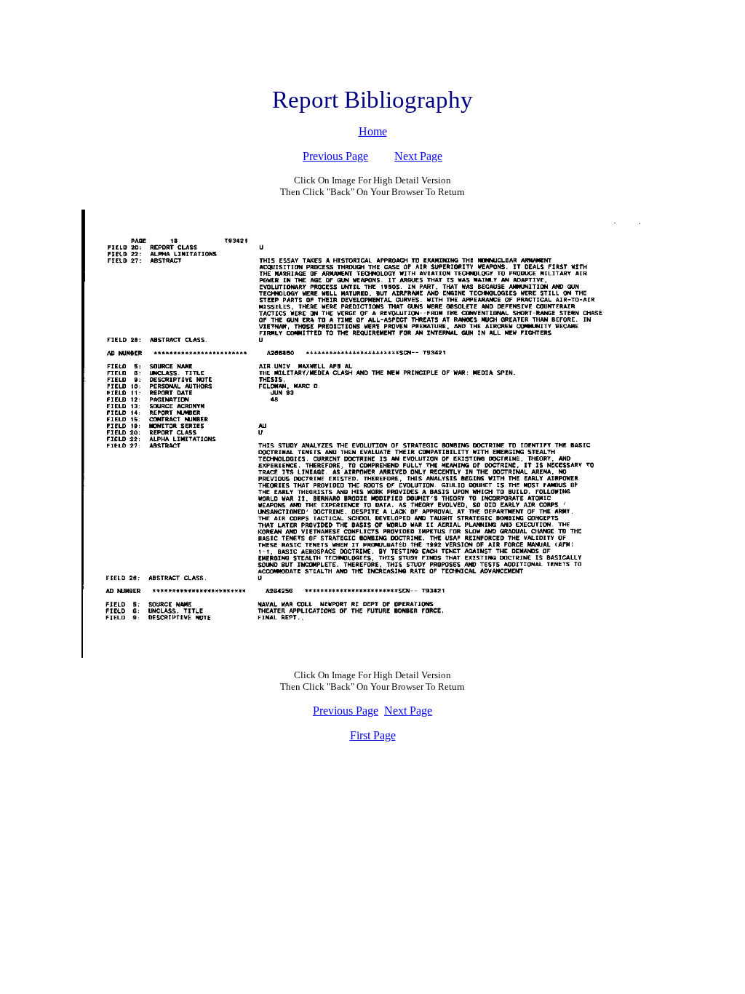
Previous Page (335, 156)
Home (373, 131)
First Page (373, 735)
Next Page (418, 156)
